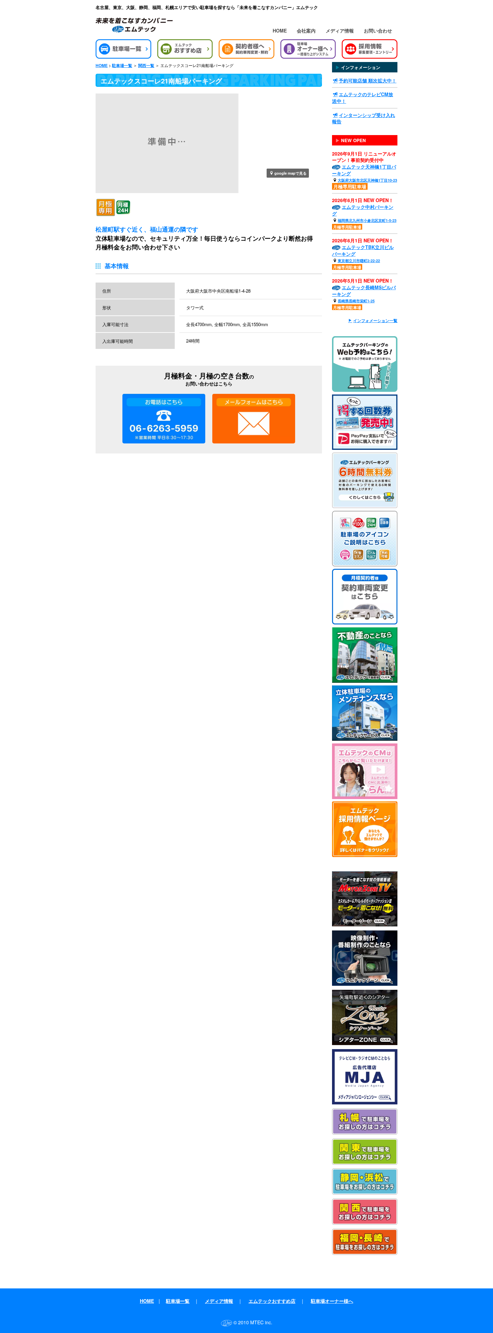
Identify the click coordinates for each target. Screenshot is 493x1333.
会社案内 (306, 30)
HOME (280, 30)
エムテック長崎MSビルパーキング (364, 290)
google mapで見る (290, 173)
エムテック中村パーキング (362, 210)
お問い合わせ (378, 30)
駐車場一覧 (122, 65)
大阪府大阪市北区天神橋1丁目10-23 (367, 180)
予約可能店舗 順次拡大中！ (367, 80)
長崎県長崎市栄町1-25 (356, 300)
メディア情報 (340, 30)
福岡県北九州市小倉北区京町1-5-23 (367, 220)
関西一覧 (146, 65)
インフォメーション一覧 (375, 320)
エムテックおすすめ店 (272, 1300)
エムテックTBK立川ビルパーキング (363, 250)
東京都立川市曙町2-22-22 (359, 260)
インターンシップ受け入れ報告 (363, 118)
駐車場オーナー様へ (332, 1300)
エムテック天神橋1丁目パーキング (364, 170)
